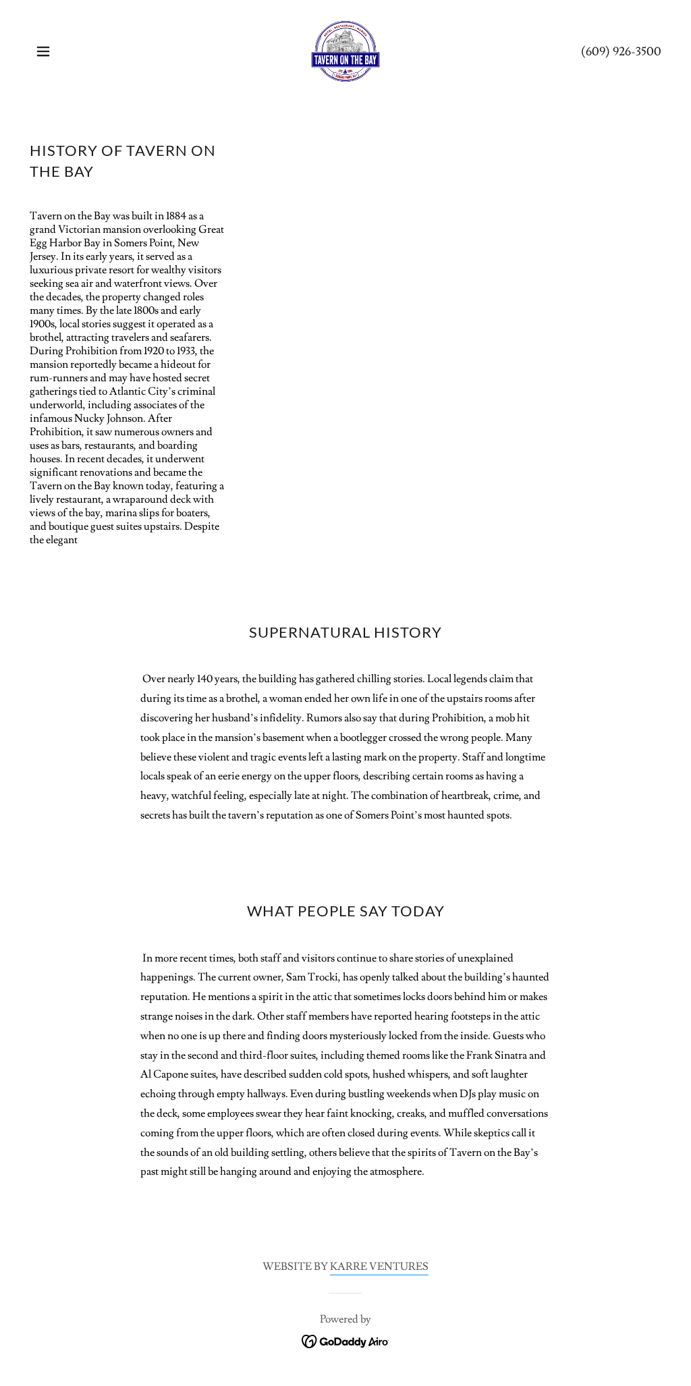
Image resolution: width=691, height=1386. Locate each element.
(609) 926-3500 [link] (621, 51)
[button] (43, 51)
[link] (345, 48)
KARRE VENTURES (379, 1266)
